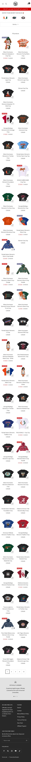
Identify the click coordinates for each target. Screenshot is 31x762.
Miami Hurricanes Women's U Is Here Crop (8, 207)
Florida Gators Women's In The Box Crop (23, 608)
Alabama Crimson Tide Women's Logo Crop (23, 660)
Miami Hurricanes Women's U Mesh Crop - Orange (8, 280)
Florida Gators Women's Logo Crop (8, 79)
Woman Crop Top (23, 88)
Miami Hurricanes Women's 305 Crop (23, 331)
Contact (19, 710)
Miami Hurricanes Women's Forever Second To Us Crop (8, 306)
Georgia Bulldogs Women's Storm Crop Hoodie (23, 458)
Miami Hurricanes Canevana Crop (23, 129)
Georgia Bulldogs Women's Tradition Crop (23, 533)
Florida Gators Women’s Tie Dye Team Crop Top (23, 155)
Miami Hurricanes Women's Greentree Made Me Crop (8, 559)
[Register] (26, 740)
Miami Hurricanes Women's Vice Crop (23, 483)
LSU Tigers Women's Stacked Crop (23, 634)
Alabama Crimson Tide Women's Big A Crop (23, 509)
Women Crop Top (23, 240)
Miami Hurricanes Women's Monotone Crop (8, 231)
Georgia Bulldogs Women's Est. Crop (23, 207)
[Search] (6, 4)
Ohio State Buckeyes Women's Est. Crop (23, 355)
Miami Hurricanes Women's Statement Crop (8, 484)
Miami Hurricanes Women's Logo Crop (23, 79)
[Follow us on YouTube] (16, 751)
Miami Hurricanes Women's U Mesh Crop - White (23, 382)
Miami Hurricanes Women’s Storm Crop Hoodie (23, 280)
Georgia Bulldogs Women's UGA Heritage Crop (8, 130)
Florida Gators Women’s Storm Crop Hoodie (8, 255)
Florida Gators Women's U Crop (8, 331)
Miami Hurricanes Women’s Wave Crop (23, 305)
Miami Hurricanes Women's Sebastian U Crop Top (8, 54)
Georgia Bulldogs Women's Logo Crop (8, 457)
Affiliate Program (21, 726)
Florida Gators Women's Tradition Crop (8, 433)
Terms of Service (21, 720)
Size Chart (20, 723)
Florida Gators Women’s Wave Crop (23, 231)
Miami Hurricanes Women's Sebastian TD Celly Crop (8, 104)
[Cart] (28, 4)
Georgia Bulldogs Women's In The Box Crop (8, 408)
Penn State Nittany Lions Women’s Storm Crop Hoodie (8, 635)
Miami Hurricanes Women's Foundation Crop (8, 182)
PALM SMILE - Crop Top (23, 432)
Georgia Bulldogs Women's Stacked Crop (8, 584)
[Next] (24, 672)
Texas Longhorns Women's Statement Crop (8, 609)
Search (19, 707)
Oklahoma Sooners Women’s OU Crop (23, 584)
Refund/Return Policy (23, 714)
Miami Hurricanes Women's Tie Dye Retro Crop (23, 54)
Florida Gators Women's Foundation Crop (8, 509)
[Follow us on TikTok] (19, 751)
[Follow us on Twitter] (8, 751)
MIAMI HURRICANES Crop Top (23, 181)
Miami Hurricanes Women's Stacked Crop (23, 407)
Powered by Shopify (14, 757)
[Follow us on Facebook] (4, 751)
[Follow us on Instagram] (12, 751)
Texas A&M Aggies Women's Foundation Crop (8, 661)
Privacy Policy (21, 717)
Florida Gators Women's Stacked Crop (23, 558)
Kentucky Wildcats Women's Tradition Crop (8, 533)
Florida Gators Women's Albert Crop (8, 381)
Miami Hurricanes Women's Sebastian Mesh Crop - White (8, 356)
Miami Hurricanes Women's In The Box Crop (8, 156)
